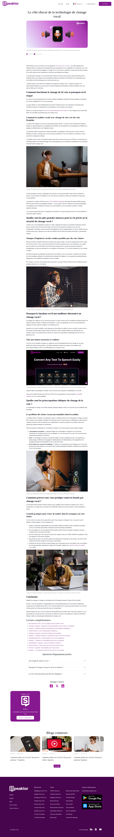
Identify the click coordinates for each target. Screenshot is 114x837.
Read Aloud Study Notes (72, 791)
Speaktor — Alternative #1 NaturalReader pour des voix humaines (46, 640)
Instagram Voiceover (55, 797)
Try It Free (105, 4)
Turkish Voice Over (39, 801)
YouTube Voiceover (55, 794)
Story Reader (69, 801)
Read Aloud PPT (70, 794)
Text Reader (69, 814)
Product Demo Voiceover (56, 807)
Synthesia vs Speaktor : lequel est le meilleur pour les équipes (45, 633)
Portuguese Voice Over (40, 797)
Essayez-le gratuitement (25, 717)
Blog (67, 4)
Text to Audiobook (71, 811)
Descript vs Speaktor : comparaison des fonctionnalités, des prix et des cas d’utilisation (51, 626)
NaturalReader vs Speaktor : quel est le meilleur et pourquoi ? (45, 643)
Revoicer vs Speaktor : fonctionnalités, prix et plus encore (44, 647)
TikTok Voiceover (55, 791)
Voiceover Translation (56, 814)
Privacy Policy (13, 805)
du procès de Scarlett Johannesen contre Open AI (56, 110)
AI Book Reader (70, 797)
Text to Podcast (70, 807)
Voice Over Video (55, 804)
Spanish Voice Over (39, 811)
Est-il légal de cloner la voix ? (39, 661)
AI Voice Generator (39, 814)
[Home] (11, 3)
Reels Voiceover (54, 801)
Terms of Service (13, 808)
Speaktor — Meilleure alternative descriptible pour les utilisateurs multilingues (49, 628)
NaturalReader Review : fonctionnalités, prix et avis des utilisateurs (46, 638)
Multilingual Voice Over (40, 791)
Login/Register (90, 4)
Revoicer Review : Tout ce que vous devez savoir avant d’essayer (46, 645)
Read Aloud (53, 817)
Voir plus (57, 766)
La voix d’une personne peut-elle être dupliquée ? (45, 674)
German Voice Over (39, 807)
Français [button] (78, 4)
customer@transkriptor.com (89, 791)
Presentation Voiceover (56, 811)
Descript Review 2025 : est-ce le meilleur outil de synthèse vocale (46, 623)
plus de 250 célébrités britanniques (56, 201)
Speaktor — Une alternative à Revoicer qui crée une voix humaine (46, 650)
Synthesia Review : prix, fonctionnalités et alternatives (43, 631)
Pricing (60, 4)
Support (11, 798)
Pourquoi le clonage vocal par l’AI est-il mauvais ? (46, 667)
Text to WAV (69, 804)
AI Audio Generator (39, 817)
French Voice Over (39, 804)
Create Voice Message (72, 817)
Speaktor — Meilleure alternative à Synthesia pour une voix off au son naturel (49, 635)
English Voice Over (39, 794)
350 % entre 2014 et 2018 (62, 65)
